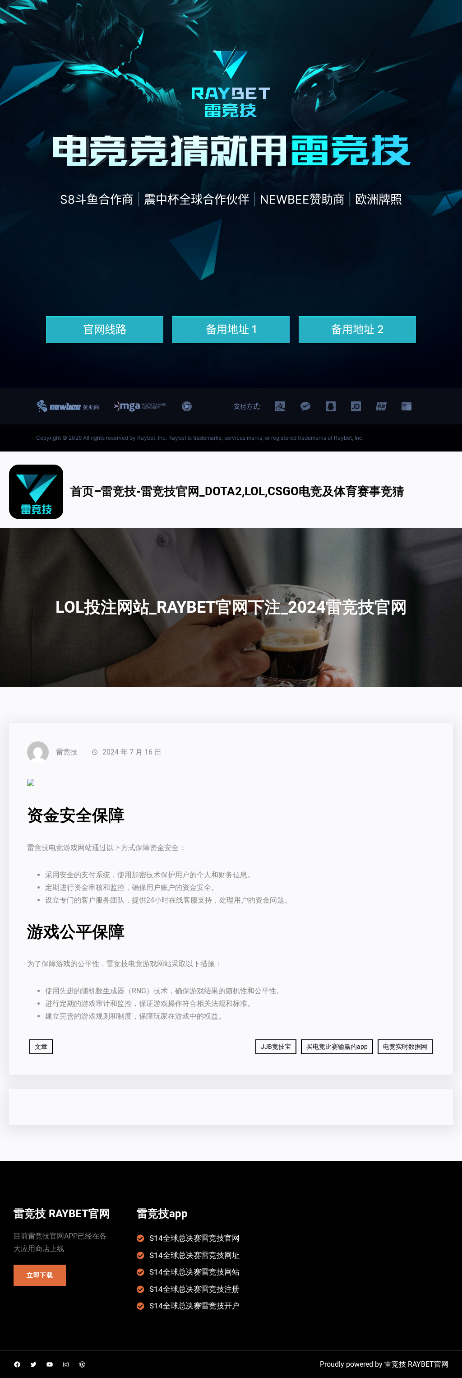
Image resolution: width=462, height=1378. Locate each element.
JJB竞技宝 (276, 1046)
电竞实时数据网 (405, 1046)
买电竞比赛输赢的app (337, 1046)
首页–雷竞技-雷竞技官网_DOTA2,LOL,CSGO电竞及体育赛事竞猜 (237, 491)
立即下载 (40, 1275)
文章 (41, 1046)
